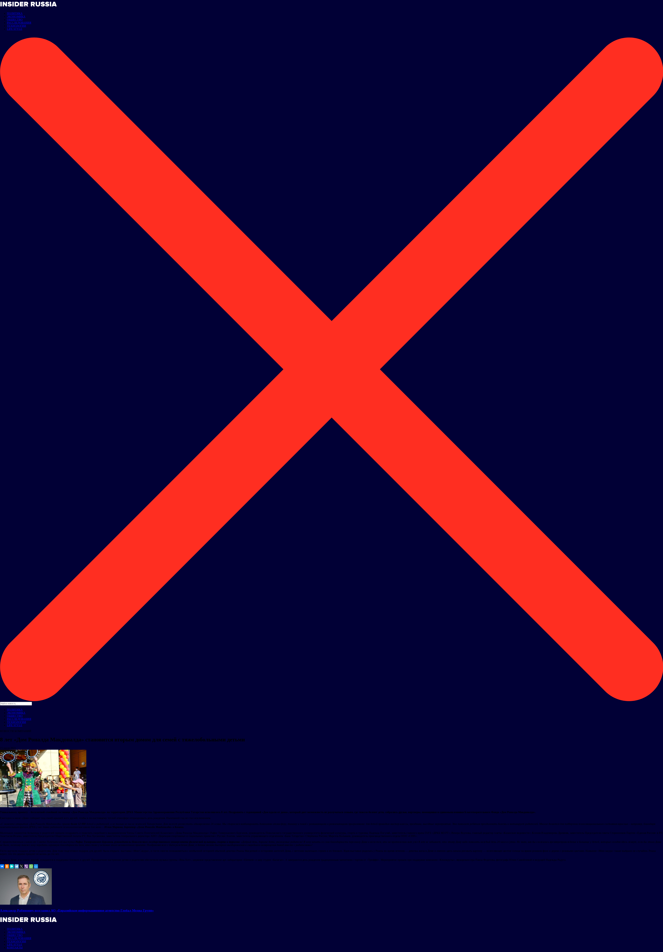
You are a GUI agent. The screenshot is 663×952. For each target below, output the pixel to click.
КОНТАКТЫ (15, 947)
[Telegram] (17, 866)
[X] (21, 866)
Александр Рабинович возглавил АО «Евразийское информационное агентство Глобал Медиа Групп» (77, 910)
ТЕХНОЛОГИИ (16, 25)
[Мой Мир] (36, 866)
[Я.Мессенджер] (12, 866)
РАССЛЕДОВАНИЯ (19, 22)
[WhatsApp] (31, 866)
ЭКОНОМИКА (16, 16)
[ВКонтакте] (2, 866)
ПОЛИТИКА (15, 13)
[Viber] (26, 866)
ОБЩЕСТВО (15, 19)
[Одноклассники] (7, 866)
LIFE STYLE (14, 28)
